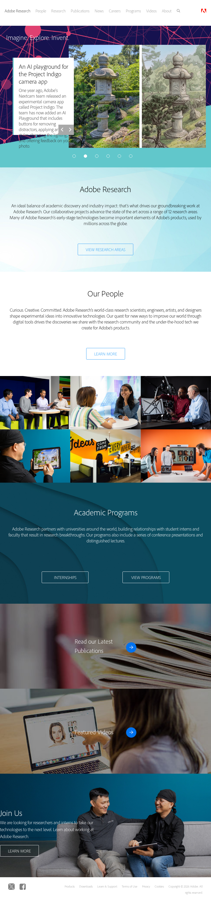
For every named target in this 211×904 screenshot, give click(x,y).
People (41, 10)
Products (70, 886)
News (99, 10)
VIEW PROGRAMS (146, 577)
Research (58, 10)
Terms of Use (129, 886)
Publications (80, 10)
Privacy (146, 886)
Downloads (86, 886)
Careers (115, 10)
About (166, 10)
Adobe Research (17, 10)
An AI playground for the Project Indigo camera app (43, 74)
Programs (133, 10)
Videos (151, 10)
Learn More (105, 353)
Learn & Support (107, 886)
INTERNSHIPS (65, 577)
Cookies (159, 886)
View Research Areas (105, 249)
